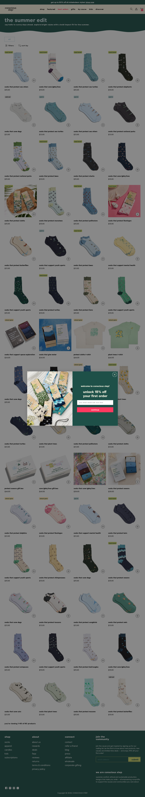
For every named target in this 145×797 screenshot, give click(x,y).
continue (95, 410)
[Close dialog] (115, 375)
